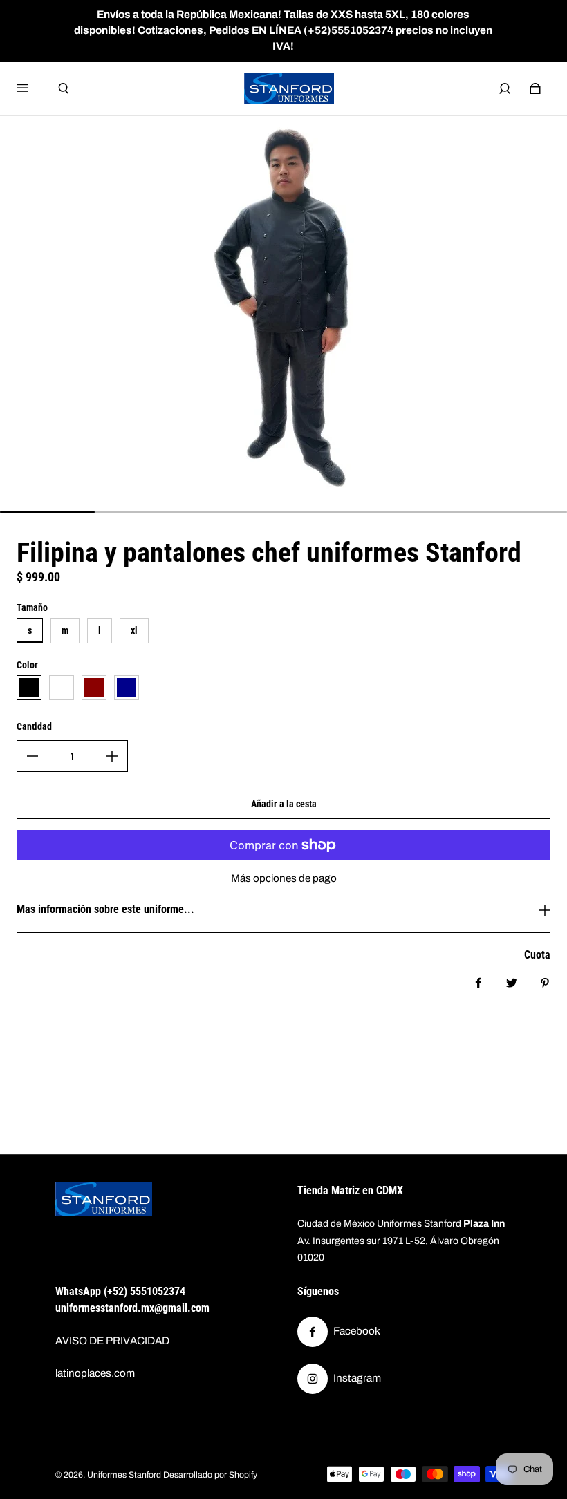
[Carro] (535, 88)
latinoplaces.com (95, 1373)
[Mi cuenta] (505, 88)
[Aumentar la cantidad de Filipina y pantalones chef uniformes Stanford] (112, 756)
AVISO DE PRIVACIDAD (112, 1340)
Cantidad (34, 726)
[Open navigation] (32, 88)
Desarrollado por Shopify (210, 1475)
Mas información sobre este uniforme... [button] (105, 909)
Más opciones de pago (284, 878)
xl (134, 630)
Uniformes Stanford (124, 1475)
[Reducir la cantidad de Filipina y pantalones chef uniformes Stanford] (32, 756)
